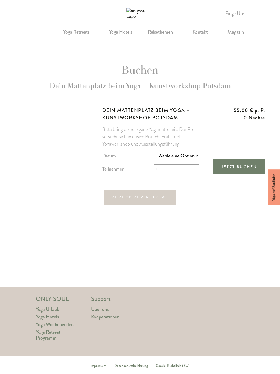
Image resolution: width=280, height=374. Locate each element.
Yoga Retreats (76, 32)
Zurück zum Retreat (140, 197)
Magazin (236, 32)
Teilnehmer (113, 169)
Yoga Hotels (120, 32)
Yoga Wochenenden (55, 324)
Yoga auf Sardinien (273, 187)
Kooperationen (105, 317)
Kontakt (200, 32)
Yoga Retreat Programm (48, 335)
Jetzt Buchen (239, 166)
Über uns (100, 309)
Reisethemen (160, 32)
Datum (109, 156)
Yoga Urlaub (47, 309)
